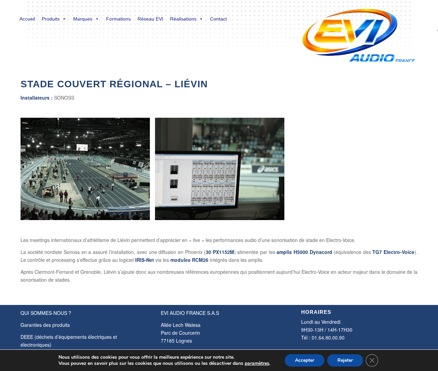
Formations (118, 19)
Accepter (304, 360)
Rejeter (345, 360)
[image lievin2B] (222, 171)
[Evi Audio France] (358, 31)
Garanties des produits (45, 324)
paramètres (257, 363)
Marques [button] (82, 19)
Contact (218, 19)
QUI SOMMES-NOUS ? (46, 312)
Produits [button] (51, 19)
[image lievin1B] (88, 171)
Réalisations (183, 19)
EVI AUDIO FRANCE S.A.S (190, 312)
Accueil (27, 19)
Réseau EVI (150, 19)
